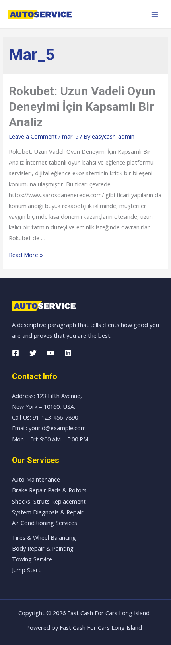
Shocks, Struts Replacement (49, 501)
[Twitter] (33, 353)
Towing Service (32, 559)
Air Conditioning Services (44, 523)
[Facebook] (15, 353)
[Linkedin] (68, 353)
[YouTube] (50, 353)
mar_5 (70, 136)
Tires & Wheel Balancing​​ (44, 537)
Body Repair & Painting (43, 548)
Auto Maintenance (36, 479)
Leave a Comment (33, 136)
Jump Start (26, 570)
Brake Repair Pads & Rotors (49, 490)
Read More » (26, 255)
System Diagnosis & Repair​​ (48, 512)
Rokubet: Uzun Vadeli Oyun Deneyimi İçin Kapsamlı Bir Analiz (82, 106)
